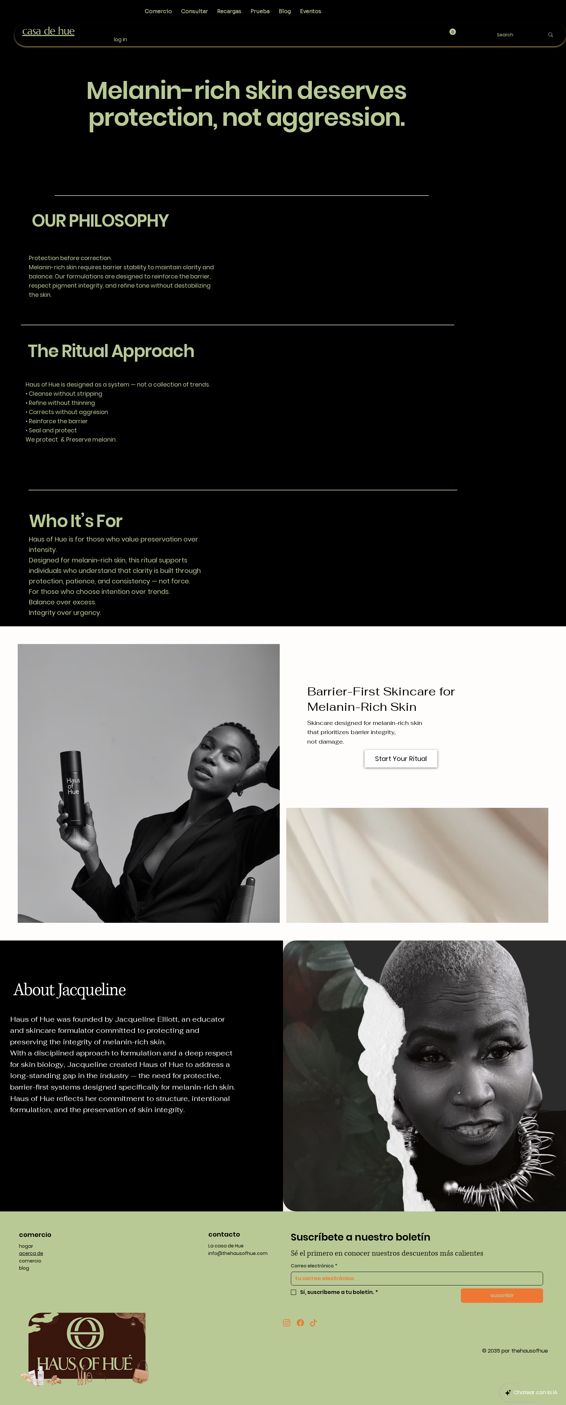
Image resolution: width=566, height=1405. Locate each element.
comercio (30, 1261)
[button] (452, 31)
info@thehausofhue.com (238, 1253)
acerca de (31, 1253)
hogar (26, 1246)
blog (24, 1268)
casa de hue (48, 30)
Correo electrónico (314, 1266)
